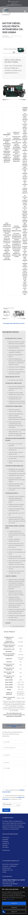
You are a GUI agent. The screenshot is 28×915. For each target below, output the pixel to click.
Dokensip (4, 845)
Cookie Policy (10, 899)
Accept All (14, 903)
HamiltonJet (5, 843)
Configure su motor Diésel (14, 726)
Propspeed (5, 841)
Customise (14, 907)
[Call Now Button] (4, 912)
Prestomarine (6, 850)
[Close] (25, 887)
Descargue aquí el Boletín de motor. (14, 323)
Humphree (5, 839)
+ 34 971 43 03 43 (7, 885)
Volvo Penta (5, 837)
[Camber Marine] (5, 11)
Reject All (14, 911)
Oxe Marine (5, 847)
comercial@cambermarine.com (14, 4)
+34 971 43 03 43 (14, 3)
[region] (14, 901)
